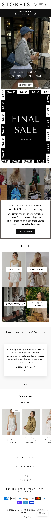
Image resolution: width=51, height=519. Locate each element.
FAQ (25, 475)
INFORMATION (25, 457)
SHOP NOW (25, 232)
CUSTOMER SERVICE (25, 466)
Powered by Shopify (25, 517)
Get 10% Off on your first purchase (25, 490)
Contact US (25, 480)
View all (25, 402)
